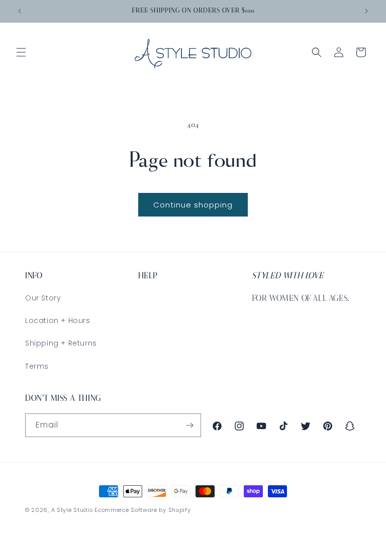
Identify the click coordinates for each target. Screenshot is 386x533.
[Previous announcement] (20, 11)
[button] (21, 52)
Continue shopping (193, 204)
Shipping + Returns (61, 343)
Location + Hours (57, 320)
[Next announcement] (366, 11)
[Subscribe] (189, 425)
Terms (37, 366)
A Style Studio (72, 510)
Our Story (43, 298)
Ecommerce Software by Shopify (142, 510)
